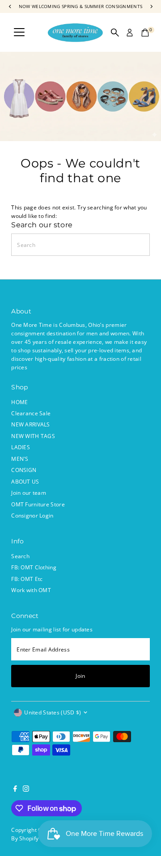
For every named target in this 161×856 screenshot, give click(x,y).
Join (80, 675)
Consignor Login (32, 515)
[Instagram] (26, 789)
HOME (19, 401)
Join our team (28, 492)
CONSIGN (23, 469)
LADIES (20, 447)
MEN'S (20, 458)
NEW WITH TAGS (33, 435)
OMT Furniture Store (38, 504)
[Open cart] (145, 33)
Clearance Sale (31, 413)
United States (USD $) (52, 712)
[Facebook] (15, 789)
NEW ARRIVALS (30, 424)
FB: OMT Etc (26, 578)
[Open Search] (115, 33)
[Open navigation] (19, 32)
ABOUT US (25, 481)
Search (20, 556)
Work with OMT (31, 589)
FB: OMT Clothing (33, 567)
